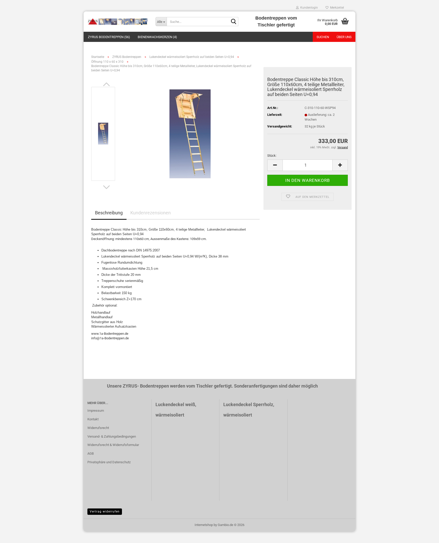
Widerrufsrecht (98, 428)
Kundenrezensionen (150, 212)
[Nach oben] (425, 535)
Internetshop (204, 525)
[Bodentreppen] (117, 21)
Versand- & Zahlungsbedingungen (111, 436)
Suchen (323, 37)
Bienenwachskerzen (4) (157, 37)
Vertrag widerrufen (105, 511)
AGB (90, 453)
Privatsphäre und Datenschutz (109, 462)
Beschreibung (109, 212)
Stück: (271, 155)
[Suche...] (233, 21)
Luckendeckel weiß (175, 404)
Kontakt (93, 419)
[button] (106, 84)
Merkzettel (336, 7)
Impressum (95, 410)
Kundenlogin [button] (308, 7)
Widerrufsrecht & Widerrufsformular (113, 445)
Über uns (344, 37)
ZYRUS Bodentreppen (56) (109, 37)
